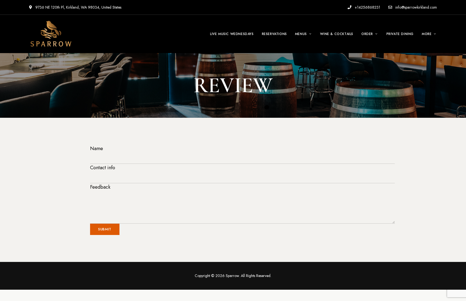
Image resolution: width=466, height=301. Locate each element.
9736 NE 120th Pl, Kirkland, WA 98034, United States (77, 7)
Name (96, 148)
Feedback (100, 187)
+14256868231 (367, 7)
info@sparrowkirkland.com (415, 7)
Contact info (102, 167)
